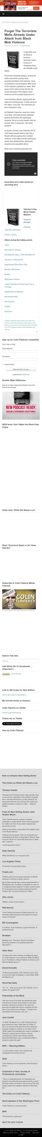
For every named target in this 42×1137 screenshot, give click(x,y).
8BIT (22, 1135)
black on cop (32, 323)
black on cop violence (11, 325)
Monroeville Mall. (11, 296)
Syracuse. (8, 311)
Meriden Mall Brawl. (12, 269)
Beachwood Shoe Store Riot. (16, 264)
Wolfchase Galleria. (12, 279)
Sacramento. (9, 301)
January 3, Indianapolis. (13, 259)
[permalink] (36, 332)
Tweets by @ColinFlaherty (11, 713)
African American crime (13, 320)
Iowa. (6, 245)
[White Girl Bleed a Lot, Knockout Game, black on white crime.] (21, 5)
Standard (36, 1132)
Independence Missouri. (14, 291)
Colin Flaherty (22, 325)
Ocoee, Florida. (10, 234)
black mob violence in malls (18, 323)
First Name (6, 356)
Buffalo (7, 274)
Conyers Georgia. (27, 220)
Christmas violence (16, 327)
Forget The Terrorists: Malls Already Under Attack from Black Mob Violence (20, 36)
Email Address (7, 348)
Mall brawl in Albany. (12, 249)
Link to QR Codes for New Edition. (14, 695)
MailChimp (25, 374)
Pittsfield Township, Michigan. (17, 228)
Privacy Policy (25, 1132)
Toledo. (7, 306)
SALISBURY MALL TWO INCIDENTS (19, 254)
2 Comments (24, 45)
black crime (24, 320)
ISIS (24, 327)
